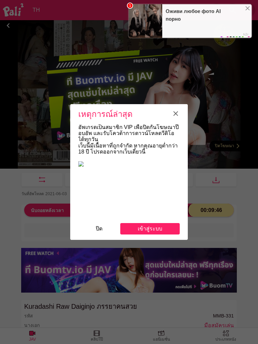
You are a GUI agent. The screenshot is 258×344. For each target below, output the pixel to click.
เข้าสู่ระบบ (150, 228)
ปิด (99, 228)
